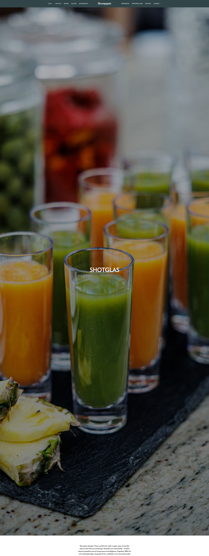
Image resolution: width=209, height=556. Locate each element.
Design (66, 3)
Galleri (73, 3)
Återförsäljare (137, 3)
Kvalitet (58, 3)
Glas (50, 3)
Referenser (125, 3)
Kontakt (148, 3)
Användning (83, 3)
